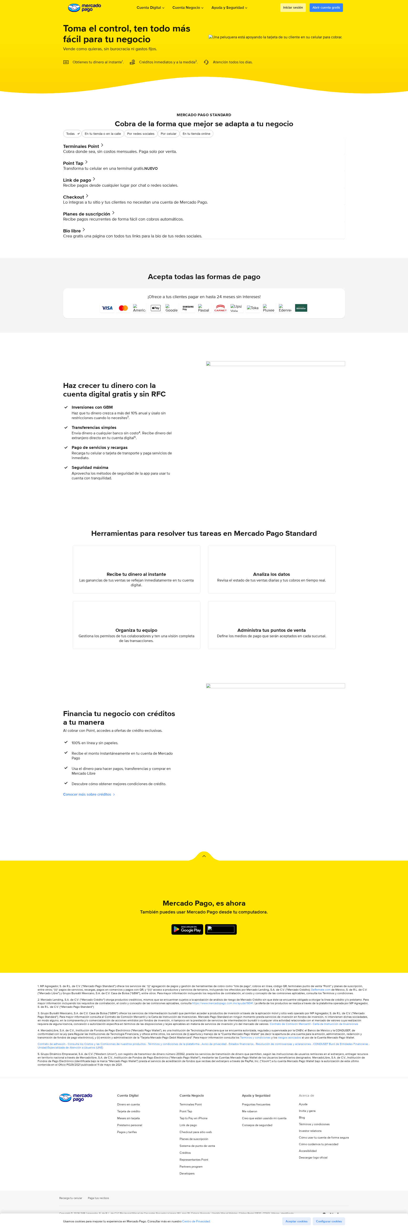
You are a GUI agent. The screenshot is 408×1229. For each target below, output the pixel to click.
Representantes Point (194, 1159)
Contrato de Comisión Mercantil (290, 1024)
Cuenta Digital (149, 8)
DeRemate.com (321, 990)
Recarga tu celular (70, 1198)
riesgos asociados (289, 1037)
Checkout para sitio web (196, 1132)
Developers (187, 1173)
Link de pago (188, 1125)
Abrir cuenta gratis (326, 7)
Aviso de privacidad (214, 1044)
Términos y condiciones (314, 1124)
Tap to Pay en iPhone (193, 1118)
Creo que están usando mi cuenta (264, 1118)
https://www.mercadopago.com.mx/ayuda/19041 (222, 1003)
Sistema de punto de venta (197, 1146)
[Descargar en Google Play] (187, 929)
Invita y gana (307, 1111)
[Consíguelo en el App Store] (220, 929)
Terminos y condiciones (255, 1037)
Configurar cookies (329, 1221)
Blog (302, 1117)
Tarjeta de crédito (128, 1111)
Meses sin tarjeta (128, 1118)
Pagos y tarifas (127, 1132)
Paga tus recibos (98, 1198)
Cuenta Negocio (186, 8)
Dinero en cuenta (128, 1104)
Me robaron (249, 1111)
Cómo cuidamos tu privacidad (318, 1144)
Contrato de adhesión (51, 1044)
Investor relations (310, 1131)
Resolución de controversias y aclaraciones (283, 1044)
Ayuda (303, 1104)
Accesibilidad (308, 1151)
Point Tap (186, 1111)
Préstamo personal (129, 1125)
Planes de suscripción (194, 1139)
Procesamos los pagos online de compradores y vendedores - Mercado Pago (85, 7)
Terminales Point (191, 1104)
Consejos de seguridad (257, 1125)
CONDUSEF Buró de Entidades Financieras (340, 1044)
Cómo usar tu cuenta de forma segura (324, 1137)
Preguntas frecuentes (256, 1104)
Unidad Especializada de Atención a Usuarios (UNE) (70, 1047)
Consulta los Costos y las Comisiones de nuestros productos (107, 1044)
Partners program (191, 1166)
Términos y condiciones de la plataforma (173, 1044)
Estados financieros (241, 1044)
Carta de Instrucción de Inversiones (335, 1024)
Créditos (185, 1152)
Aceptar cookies (296, 1221)
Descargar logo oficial (313, 1157)
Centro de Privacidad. (196, 1221)
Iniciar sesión (293, 7)
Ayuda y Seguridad (228, 8)
